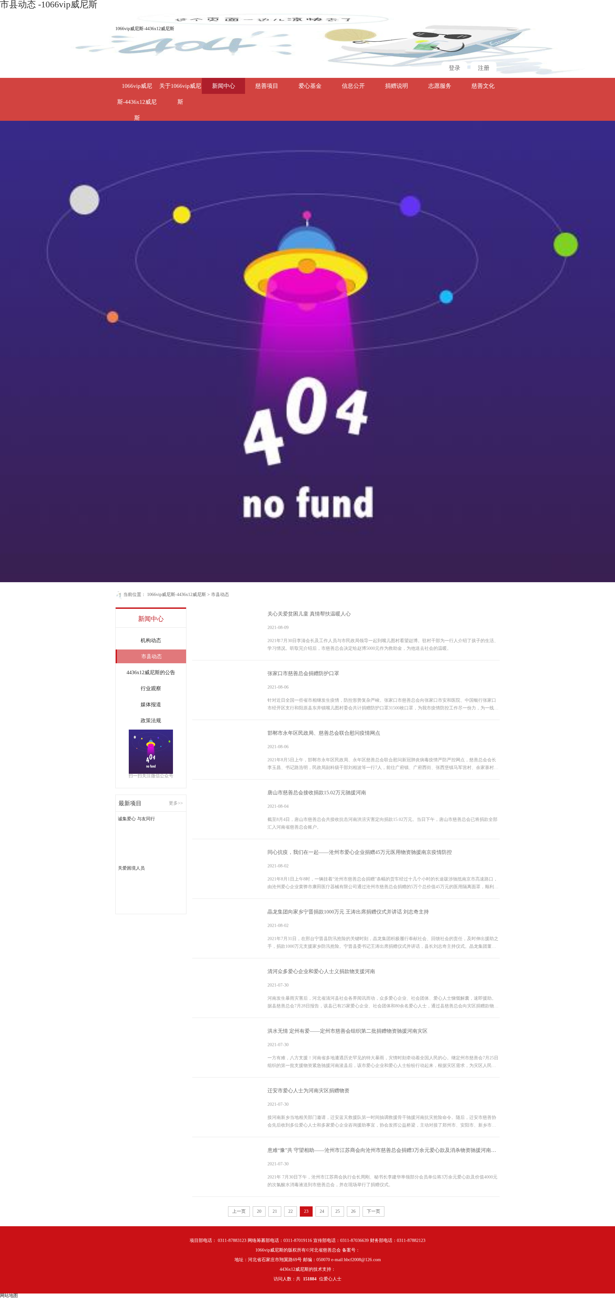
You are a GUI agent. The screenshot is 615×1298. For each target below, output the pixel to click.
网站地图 (9, 1295)
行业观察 (151, 688)
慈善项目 (266, 86)
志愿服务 (439, 86)
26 (353, 1211)
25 (337, 1211)
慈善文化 (483, 86)
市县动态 (220, 594)
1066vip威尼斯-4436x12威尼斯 (144, 28)
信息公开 (353, 86)
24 (322, 1211)
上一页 (239, 1211)
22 (290, 1211)
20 (259, 1211)
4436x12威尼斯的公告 (151, 672)
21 (275, 1211)
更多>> (176, 803)
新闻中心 (223, 86)
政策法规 (151, 720)
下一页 (373, 1211)
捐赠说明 (396, 86)
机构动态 (151, 640)
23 (306, 1211)
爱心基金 (310, 86)
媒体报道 (151, 704)
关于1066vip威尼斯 (180, 88)
